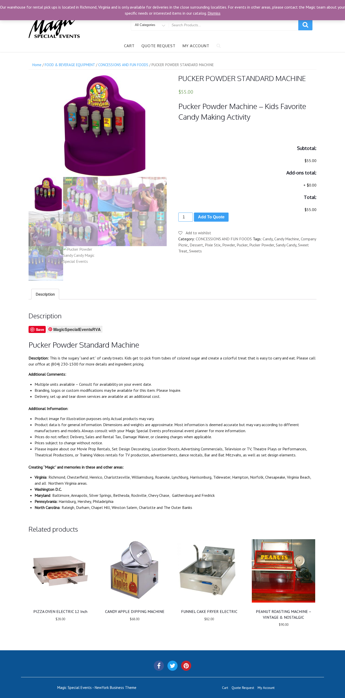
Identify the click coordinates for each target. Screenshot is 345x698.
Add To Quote (211, 217)
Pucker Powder (261, 244)
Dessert (196, 244)
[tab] (45, 294)
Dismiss (214, 13)
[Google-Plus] (186, 666)
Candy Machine (286, 238)
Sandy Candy (286, 244)
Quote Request (158, 45)
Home (36, 64)
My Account (196, 45)
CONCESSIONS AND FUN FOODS (123, 64)
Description (45, 294)
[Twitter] (172, 666)
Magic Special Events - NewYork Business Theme (96, 687)
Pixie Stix (212, 244)
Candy (268, 238)
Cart (129, 45)
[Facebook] (159, 666)
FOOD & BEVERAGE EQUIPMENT (70, 64)
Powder (228, 244)
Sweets (195, 250)
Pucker (242, 244)
